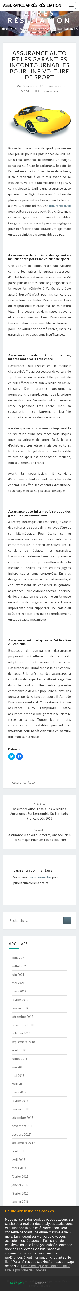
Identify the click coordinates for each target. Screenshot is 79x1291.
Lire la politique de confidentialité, (46, 1266)
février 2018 (20, 1100)
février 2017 (20, 1176)
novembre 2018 (23, 1025)
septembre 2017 (23, 1142)
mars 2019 (19, 991)
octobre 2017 (21, 1134)
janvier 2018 (20, 1109)
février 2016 (20, 1193)
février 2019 (20, 1000)
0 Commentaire (48, 91)
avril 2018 (18, 1084)
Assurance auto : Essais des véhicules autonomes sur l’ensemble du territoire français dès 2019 (39, 811)
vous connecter (40, 877)
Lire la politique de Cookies (25, 1270)
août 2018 (19, 1050)
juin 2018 (18, 1067)
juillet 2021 (20, 966)
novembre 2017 (23, 1126)
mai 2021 (18, 983)
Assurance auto (23, 782)
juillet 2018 (20, 1058)
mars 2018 (19, 1092)
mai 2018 (18, 1075)
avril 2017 (18, 1159)
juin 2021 (18, 974)
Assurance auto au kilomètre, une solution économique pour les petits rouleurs (39, 835)
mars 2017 (19, 1168)
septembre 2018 (23, 1042)
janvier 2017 (20, 1185)
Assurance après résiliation (32, 5)
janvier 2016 (20, 1201)
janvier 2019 (20, 1008)
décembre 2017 (22, 1117)
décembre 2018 (22, 1016)
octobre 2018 (21, 1033)
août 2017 (19, 1151)
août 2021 (19, 958)
